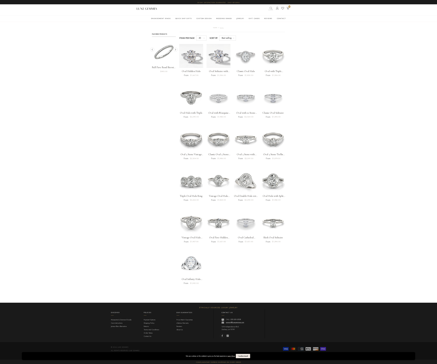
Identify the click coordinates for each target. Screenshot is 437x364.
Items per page (187, 38)
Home (215, 28)
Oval (222, 28)
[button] (201, 38)
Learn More (231, 356)
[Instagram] (228, 336)
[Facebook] (222, 336)
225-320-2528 (235, 319)
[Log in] (277, 8)
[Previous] (152, 50)
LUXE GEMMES (134, 350)
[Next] (176, 50)
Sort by (214, 38)
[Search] (270, 8)
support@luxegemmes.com (235, 322)
